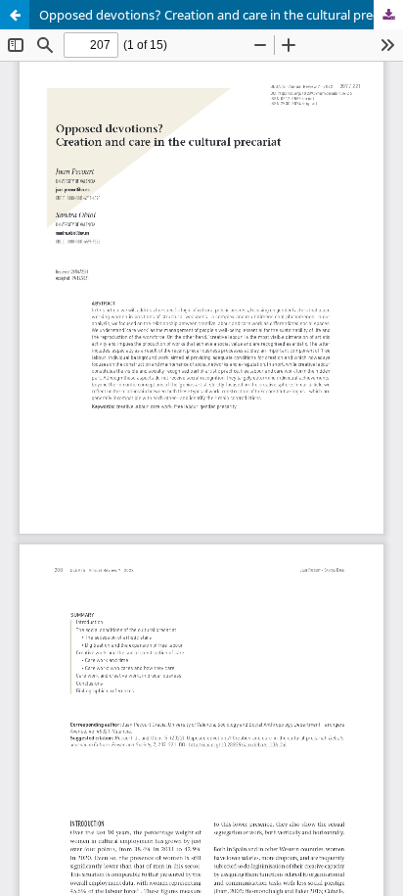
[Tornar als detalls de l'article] (14, 14)
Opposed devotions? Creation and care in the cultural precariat (221, 15)
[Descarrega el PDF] (388, 14)
